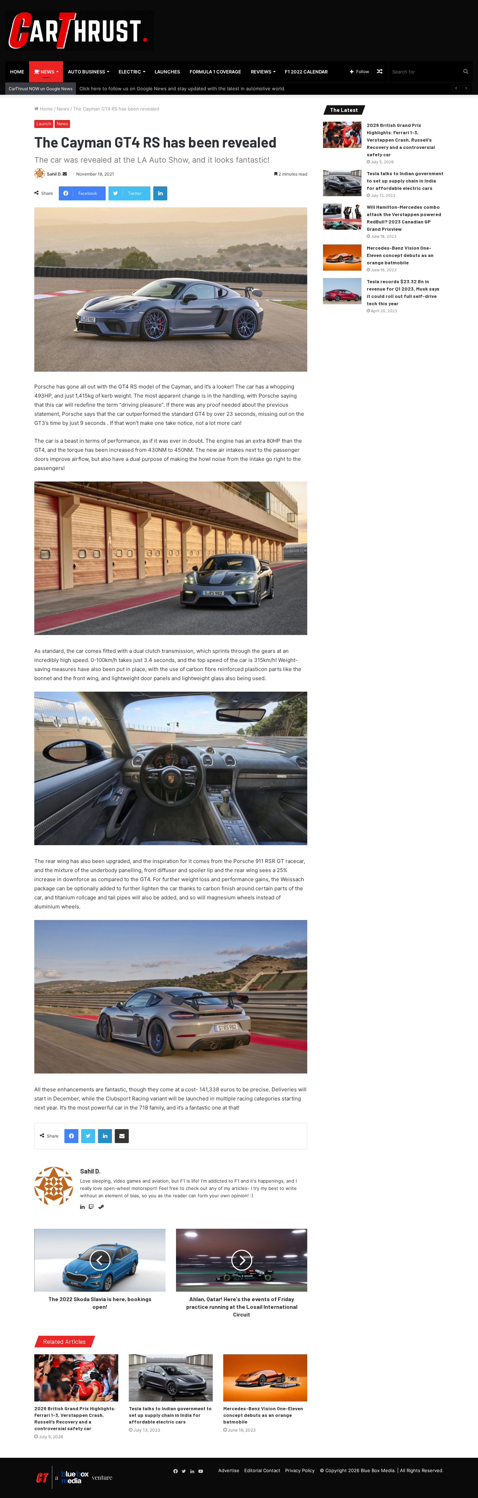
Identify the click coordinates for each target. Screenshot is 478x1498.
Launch (43, 123)
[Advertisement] (318, 22)
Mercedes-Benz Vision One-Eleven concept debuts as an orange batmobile (263, 1415)
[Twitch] (93, 1207)
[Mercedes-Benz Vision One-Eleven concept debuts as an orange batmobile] (265, 1377)
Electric (130, 71)
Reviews (261, 71)
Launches (167, 71)
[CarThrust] (79, 30)
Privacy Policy (300, 1470)
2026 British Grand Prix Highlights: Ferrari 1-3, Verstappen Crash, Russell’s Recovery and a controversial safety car (401, 139)
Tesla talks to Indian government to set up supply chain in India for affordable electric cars (170, 1415)
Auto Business (86, 71)
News (47, 71)
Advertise (228, 1470)
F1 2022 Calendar (306, 71)
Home (17, 71)
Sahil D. (54, 174)
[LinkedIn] (84, 1207)
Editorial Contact (262, 1470)
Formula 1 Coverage (215, 71)
